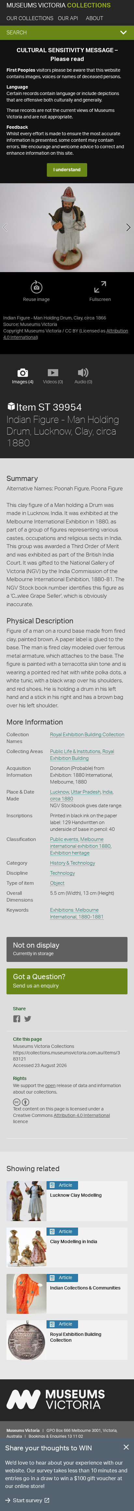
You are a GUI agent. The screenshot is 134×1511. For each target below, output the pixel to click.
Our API (68, 18)
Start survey (27, 1500)
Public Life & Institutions (75, 751)
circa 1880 (61, 799)
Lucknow (59, 792)
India (107, 792)
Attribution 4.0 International (82, 1115)
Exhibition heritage (69, 853)
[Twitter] (28, 1020)
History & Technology (72, 863)
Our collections (30, 18)
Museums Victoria (59, 6)
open (50, 1086)
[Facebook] (17, 1020)
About (94, 18)
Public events (64, 839)
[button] (67, 33)
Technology (62, 873)
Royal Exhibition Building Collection (87, 734)
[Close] (126, 1448)
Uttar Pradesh (85, 792)
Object (57, 883)
